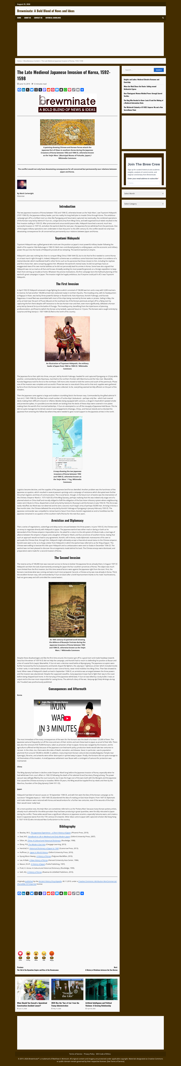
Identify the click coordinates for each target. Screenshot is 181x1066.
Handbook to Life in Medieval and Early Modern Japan (49, 836)
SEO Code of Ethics (103, 1054)
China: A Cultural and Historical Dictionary (44, 840)
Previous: (38, 968)
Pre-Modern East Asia (36, 844)
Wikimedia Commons (67, 158)
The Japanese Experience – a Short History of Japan (51, 832)
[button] (163, 18)
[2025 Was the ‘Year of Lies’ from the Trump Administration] (67, 989)
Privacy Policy (89, 1054)
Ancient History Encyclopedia (50, 881)
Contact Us (38, 17)
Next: (101, 968)
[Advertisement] (82, 39)
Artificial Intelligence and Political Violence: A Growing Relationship (98, 1004)
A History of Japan (38, 864)
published (29, 881)
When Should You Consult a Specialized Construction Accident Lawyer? (32, 1004)
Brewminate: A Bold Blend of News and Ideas (45, 10)
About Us (27, 17)
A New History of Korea (38, 860)
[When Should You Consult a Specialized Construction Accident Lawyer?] (33, 989)
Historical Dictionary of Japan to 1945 (44, 848)
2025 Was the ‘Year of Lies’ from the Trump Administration (65, 1004)
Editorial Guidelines (53, 17)
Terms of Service (75, 1054)
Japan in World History (39, 852)
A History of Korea (43, 856)
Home (19, 17)
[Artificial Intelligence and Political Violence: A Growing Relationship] (101, 989)
